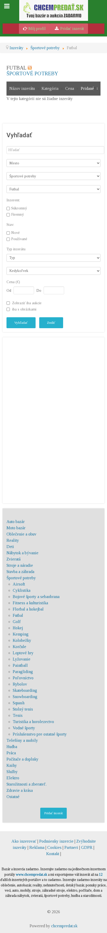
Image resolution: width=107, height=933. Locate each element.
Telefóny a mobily (22, 740)
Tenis (18, 715)
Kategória (50, 88)
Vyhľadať (21, 323)
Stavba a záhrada (20, 571)
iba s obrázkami (24, 309)
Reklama (36, 847)
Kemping (21, 634)
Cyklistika (21, 590)
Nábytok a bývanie (22, 553)
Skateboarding (25, 690)
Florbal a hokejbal (28, 609)
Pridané (87, 88)
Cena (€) (13, 282)
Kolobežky (22, 640)
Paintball (20, 665)
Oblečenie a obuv (21, 534)
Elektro (12, 778)
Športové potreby (32, 73)
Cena (70, 88)
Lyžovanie (21, 659)
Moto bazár (15, 528)
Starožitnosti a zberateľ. (26, 784)
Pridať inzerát (71, 28)
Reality (12, 540)
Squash (18, 703)
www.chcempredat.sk (31, 874)
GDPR (86, 847)
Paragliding (23, 671)
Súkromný (19, 208)
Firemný (17, 214)
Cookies (54, 847)
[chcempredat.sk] (53, 10)
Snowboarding (25, 696)
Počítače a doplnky (22, 759)
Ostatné (12, 796)
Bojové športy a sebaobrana (36, 596)
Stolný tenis (23, 709)
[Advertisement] (53, 419)
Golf (17, 621)
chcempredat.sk (64, 926)
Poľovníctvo (23, 678)
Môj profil (36, 28)
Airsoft (19, 584)
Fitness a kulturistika (30, 603)
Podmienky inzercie (56, 841)
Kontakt (52, 853)
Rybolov (20, 684)
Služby (12, 771)
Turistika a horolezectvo (33, 721)
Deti (10, 546)
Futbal (18, 615)
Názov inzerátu (22, 88)
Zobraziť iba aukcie (27, 303)
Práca (11, 753)
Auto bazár (15, 521)
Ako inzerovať (24, 841)
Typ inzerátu (15, 249)
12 (101, 874)
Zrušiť (51, 323)
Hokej (18, 628)
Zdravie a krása (19, 790)
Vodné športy (24, 728)
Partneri (71, 847)
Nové (15, 233)
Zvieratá (13, 559)
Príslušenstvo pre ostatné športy (40, 734)
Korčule (19, 646)
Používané (19, 239)
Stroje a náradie (19, 565)
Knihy (11, 765)
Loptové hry (23, 653)
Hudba (11, 746)
